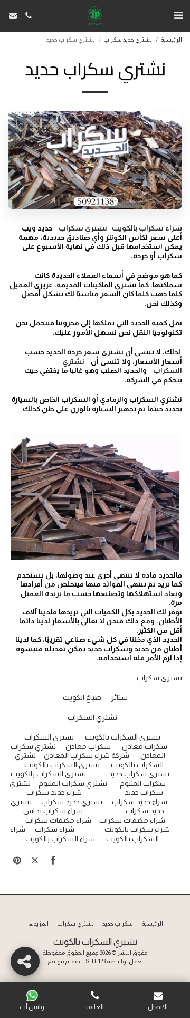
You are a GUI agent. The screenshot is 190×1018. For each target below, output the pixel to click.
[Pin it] (17, 860)
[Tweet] (35, 860)
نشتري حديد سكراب (127, 39)
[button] (178, 15)
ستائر (119, 697)
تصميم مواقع (65, 961)
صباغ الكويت (82, 697)
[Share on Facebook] (53, 860)
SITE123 (96, 961)
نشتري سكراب (159, 678)
